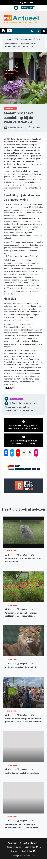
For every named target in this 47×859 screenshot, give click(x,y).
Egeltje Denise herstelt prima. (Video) (22, 773)
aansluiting (17, 403)
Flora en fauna (10, 108)
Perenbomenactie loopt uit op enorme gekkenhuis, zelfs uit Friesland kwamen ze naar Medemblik (23, 721)
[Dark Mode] (32, 31)
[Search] (38, 31)
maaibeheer (24, 407)
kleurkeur (10, 407)
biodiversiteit (31, 403)
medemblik (11, 410)
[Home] (3, 30)
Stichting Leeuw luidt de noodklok (20, 667)
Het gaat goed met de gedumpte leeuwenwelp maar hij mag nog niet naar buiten (21, 827)
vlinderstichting (27, 410)
